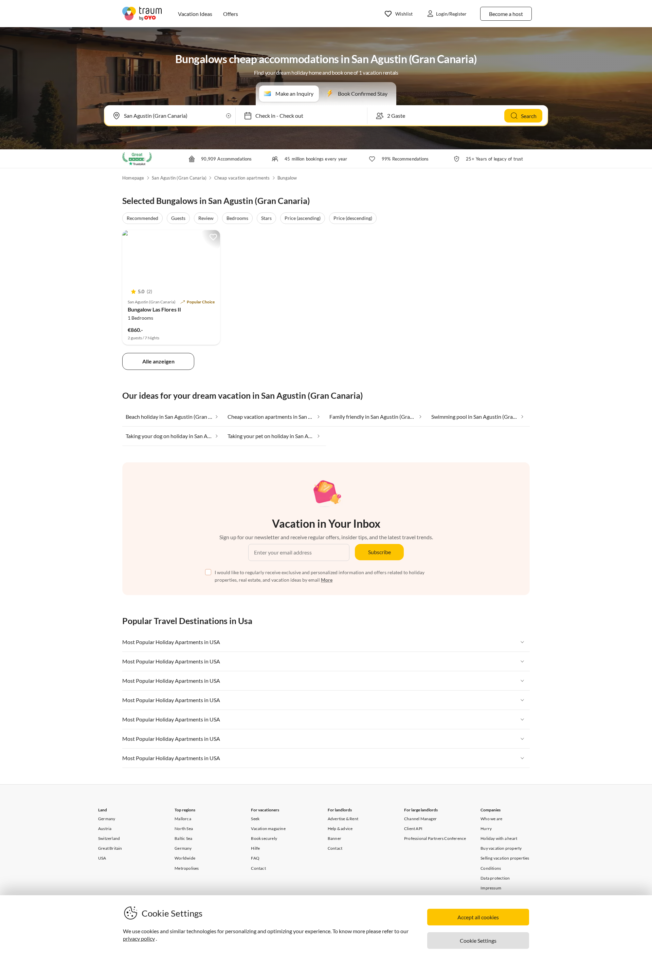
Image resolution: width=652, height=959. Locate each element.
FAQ (255, 858)
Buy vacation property (501, 848)
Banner (334, 838)
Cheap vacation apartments (242, 178)
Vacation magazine (268, 828)
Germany (106, 818)
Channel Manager (420, 818)
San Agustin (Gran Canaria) (179, 178)
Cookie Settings (478, 940)
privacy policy (139, 938)
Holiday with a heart (499, 838)
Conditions (491, 868)
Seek (255, 818)
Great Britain (110, 848)
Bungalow (287, 178)
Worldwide (185, 858)
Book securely (264, 838)
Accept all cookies (478, 917)
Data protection (495, 878)
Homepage (133, 178)
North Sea (184, 828)
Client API (413, 828)
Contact (258, 868)
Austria (104, 828)
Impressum (491, 887)
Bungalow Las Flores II (154, 309)
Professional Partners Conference (435, 838)
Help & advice (340, 828)
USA (102, 858)
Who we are (491, 818)
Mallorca (183, 818)
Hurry (486, 828)
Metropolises (187, 868)
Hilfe (255, 848)
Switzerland (109, 838)
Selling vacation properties (505, 858)
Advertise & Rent (343, 818)
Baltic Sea (183, 838)
